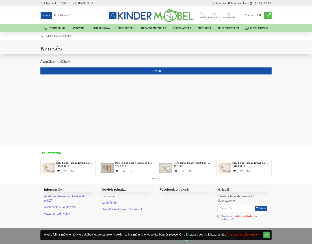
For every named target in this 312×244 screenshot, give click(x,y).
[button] (153, 178)
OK (266, 234)
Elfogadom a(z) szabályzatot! (239, 217)
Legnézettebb (50, 153)
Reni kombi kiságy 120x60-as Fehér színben (75, 163)
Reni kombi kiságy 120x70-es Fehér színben (251, 163)
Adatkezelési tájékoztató (242, 234)
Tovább (156, 71)
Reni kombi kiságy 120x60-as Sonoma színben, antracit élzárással (134, 163)
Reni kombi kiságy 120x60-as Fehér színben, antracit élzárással (192, 163)
